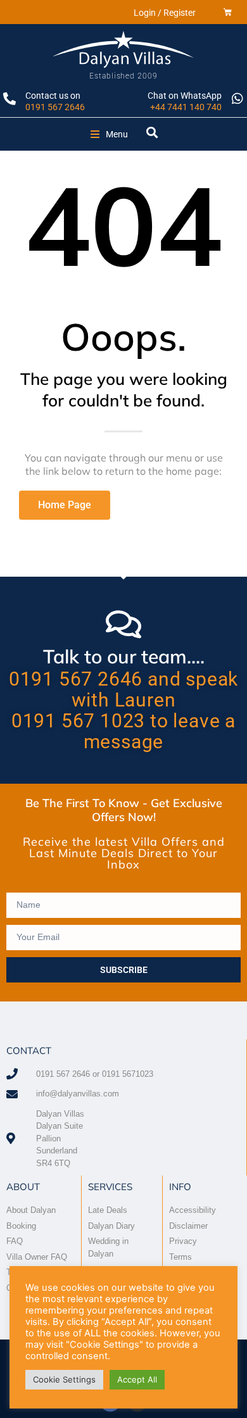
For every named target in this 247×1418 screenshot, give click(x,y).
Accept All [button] (137, 1379)
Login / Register (165, 13)
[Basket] (227, 12)
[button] (109, 134)
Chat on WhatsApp (185, 96)
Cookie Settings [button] (64, 1379)
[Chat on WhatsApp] (237, 98)
